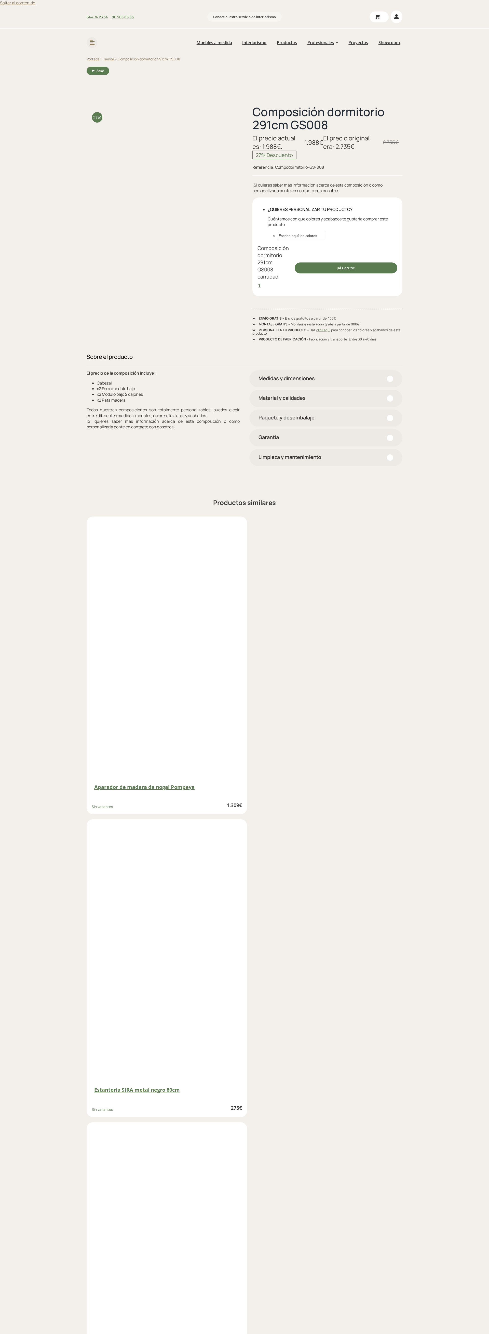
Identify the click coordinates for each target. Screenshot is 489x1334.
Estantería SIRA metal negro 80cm (137, 1089)
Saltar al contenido (17, 3)
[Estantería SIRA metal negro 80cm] (167, 953)
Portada (93, 59)
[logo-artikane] (119, 35)
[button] (326, 379)
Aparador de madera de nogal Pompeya (144, 787)
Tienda (108, 59)
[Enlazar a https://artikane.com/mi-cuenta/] (396, 16)
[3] (161, 167)
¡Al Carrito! (346, 268)
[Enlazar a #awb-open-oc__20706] (92, 42)
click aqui (323, 330)
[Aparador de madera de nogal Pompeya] (167, 650)
